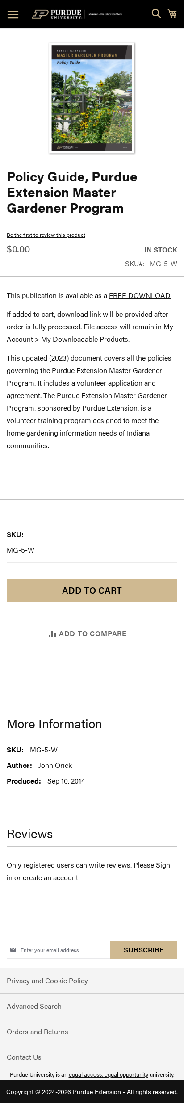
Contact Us (24, 1057)
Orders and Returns (37, 1031)
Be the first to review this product (46, 235)
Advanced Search (34, 1006)
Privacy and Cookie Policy (47, 980)
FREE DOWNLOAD (140, 295)
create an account (50, 877)
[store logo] (78, 14)
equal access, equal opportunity (108, 1074)
